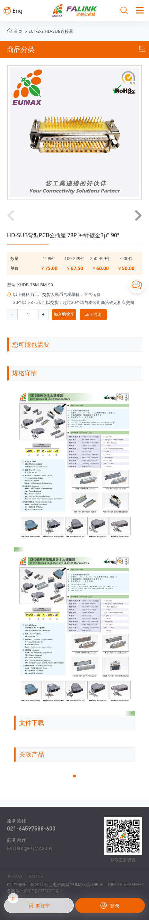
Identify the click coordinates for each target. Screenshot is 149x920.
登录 (110, 905)
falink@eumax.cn (30, 848)
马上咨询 (93, 314)
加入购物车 (64, 314)
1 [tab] (76, 778)
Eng (13, 11)
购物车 (31, 903)
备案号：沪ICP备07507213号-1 (35, 890)
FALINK (36, 877)
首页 (18, 31)
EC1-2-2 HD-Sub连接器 (48, 31)
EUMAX (15, 877)
